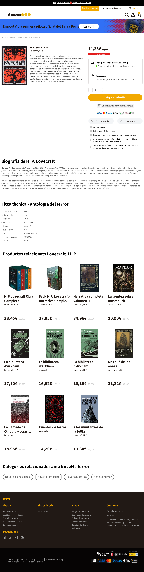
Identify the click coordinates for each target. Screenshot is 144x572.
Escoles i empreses (90, 8)
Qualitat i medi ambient (12, 515)
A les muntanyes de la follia (88, 429)
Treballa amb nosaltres (12, 521)
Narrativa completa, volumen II (88, 298)
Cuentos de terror (52, 427)
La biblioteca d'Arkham (14, 364)
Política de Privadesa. (130, 525)
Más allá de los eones (119, 364)
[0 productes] (139, 16)
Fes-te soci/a (42, 511)
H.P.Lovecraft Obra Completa (18, 298)
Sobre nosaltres (9, 511)
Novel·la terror (38, 37)
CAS (138, 8)
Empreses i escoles (10, 525)
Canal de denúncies (80, 525)
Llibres (3, 37)
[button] (133, 15)
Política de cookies (79, 521)
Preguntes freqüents (80, 511)
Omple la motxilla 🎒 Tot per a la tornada (72, 2)
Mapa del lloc (37, 559)
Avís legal (76, 528)
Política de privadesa (80, 518)
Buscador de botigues (12, 518)
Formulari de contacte (116, 511)
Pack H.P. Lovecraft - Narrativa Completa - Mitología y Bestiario (54, 303)
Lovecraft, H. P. (36, 50)
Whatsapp (111, 515)
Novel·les (12, 37)
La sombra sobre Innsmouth (120, 298)
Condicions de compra (81, 515)
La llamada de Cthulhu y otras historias (16, 431)
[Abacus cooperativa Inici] (20, 16)
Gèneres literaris (24, 37)
